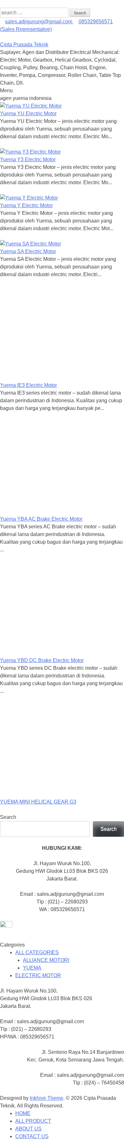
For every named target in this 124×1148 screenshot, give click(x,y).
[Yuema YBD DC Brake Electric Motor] (51, 652)
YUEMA (32, 968)
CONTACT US (32, 1136)
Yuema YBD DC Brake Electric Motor (42, 660)
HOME (23, 1113)
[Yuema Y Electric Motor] (29, 197)
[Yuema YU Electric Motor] (31, 106)
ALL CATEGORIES (37, 952)
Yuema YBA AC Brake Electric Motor (41, 519)
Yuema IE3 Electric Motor (28, 385)
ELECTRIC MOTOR (38, 975)
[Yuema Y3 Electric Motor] (30, 152)
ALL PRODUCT (33, 1121)
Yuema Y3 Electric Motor (28, 159)
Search (8, 817)
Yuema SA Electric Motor (28, 251)
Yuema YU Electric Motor (28, 113)
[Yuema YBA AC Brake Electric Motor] (51, 511)
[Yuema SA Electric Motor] (30, 243)
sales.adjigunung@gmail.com (39, 21)
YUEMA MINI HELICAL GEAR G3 (38, 801)
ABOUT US (28, 1128)
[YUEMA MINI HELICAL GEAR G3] (51, 794)
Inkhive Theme (46, 1098)
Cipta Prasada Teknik (24, 44)
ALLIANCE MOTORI (46, 960)
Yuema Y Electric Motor (26, 205)
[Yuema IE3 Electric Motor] (51, 377)
